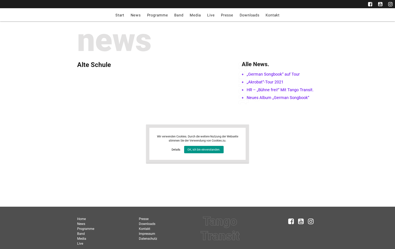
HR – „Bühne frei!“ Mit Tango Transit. (280, 89)
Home (81, 219)
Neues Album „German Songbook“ (278, 97)
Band (178, 15)
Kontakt (273, 15)
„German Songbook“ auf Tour (273, 74)
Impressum (147, 234)
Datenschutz (148, 239)
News (136, 15)
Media (195, 15)
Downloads (249, 15)
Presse (227, 15)
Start (119, 15)
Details (176, 149)
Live (211, 15)
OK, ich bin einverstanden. (203, 149)
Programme (157, 15)
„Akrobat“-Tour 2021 (265, 82)
